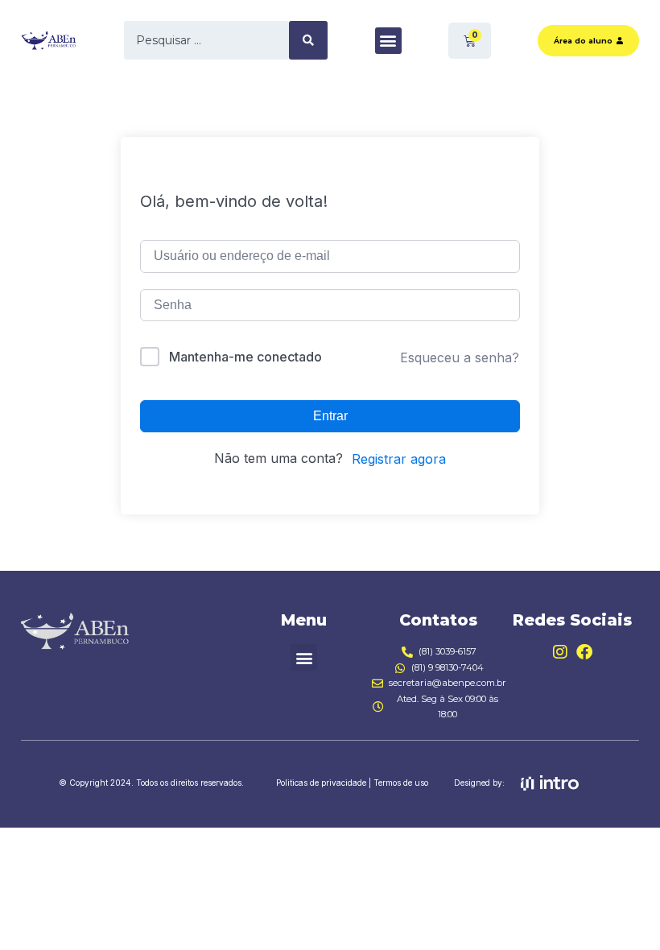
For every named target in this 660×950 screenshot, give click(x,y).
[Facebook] (584, 652)
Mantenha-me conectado (245, 357)
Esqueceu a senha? (459, 357)
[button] (388, 40)
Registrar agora (399, 459)
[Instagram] (560, 652)
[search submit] (308, 40)
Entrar (330, 416)
